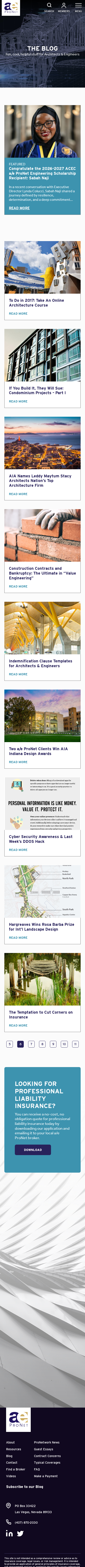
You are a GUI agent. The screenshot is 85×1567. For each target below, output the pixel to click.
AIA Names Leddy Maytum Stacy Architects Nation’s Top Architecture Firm (40, 481)
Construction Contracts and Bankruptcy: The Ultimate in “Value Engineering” (42, 573)
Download (33, 1150)
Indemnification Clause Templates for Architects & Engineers (40, 663)
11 (75, 1044)
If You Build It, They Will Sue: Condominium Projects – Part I (37, 390)
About (10, 1442)
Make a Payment (46, 1476)
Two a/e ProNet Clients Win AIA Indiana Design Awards (38, 751)
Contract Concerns (47, 1456)
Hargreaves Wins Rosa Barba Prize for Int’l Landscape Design (41, 927)
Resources (13, 1449)
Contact (11, 1462)
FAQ (37, 1469)
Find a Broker (15, 1469)
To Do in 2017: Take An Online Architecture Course (36, 302)
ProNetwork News (47, 1442)
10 (64, 1044)
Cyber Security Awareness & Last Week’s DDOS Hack (41, 839)
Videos (11, 1476)
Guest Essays (43, 1449)
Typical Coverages (47, 1462)
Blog (9, 1456)
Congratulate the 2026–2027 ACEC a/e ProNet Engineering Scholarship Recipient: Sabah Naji (42, 173)
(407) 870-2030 (26, 1522)
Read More (19, 208)
